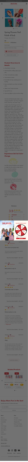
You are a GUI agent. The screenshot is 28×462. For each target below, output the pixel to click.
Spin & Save (21, 238)
